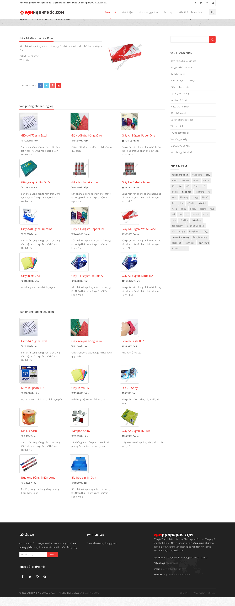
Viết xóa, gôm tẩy (178, 139)
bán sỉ (184, 248)
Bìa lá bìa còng (177, 73)
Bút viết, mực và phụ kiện (182, 80)
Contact (211, 593)
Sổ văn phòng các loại (181, 119)
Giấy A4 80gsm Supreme (36, 229)
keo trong (199, 191)
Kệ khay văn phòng (179, 93)
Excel (174, 180)
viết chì (190, 203)
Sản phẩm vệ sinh (179, 113)
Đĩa (187, 214)
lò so (174, 203)
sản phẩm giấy (178, 231)
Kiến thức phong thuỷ (190, 12)
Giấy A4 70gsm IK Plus (136, 431)
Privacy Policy (198, 593)
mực (212, 208)
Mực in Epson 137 (32, 388)
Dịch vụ (168, 12)
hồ (209, 191)
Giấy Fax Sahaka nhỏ (84, 182)
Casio (174, 208)
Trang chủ (110, 12)
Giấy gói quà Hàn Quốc (35, 182)
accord (203, 208)
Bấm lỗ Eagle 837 (133, 341)
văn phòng (197, 174)
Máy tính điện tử (178, 100)
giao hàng (176, 242)
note (174, 197)
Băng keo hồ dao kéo (181, 67)
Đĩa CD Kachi (29, 431)
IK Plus (196, 180)
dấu (174, 220)
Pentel (175, 191)
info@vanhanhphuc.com (173, 568)
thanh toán (190, 242)
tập (173, 186)
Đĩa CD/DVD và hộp (180, 145)
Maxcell (196, 214)
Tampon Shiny (80, 431)
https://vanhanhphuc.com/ (176, 574)
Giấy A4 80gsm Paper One (138, 135)
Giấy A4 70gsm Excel (34, 135)
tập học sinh (177, 225)
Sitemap (184, 593)
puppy (193, 208)
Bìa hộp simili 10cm (83, 477)
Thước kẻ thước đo (180, 132)
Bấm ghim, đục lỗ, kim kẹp (183, 60)
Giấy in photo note (179, 87)
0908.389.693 (101, 2)
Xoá (203, 186)
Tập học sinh (177, 126)
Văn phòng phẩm (148, 12)
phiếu (183, 208)
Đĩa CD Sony (130, 388)
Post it (206, 180)
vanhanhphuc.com (90, 593)
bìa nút (205, 197)
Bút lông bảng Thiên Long (38, 477)
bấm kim (184, 220)
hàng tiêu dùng (200, 237)
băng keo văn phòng (198, 231)
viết (188, 186)
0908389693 (172, 563)
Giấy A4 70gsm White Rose (139, 229)
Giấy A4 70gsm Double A (87, 276)
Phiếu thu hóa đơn (179, 106)
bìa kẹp (195, 197)
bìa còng (184, 197)
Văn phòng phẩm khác (181, 152)
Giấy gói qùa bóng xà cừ (86, 135)
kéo (181, 203)
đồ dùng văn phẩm (195, 225)
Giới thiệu (127, 12)
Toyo (196, 186)
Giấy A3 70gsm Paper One (88, 229)
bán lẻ (175, 248)
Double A (185, 180)
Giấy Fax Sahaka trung (136, 182)
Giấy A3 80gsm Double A (137, 276)
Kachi (205, 214)
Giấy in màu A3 (30, 276)
